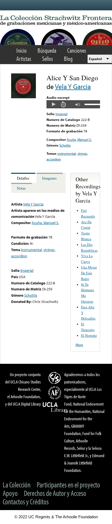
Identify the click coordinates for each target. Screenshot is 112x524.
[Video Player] (73, 104)
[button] (53, 104)
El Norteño (89, 335)
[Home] (56, 20)
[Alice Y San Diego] (23, 97)
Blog (68, 58)
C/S (55, 378)
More (79, 345)
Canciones (76, 50)
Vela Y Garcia (73, 86)
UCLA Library (55, 407)
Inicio (21, 50)
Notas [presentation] (21, 188)
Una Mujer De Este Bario (89, 273)
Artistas (23, 58)
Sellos (47, 58)
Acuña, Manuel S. (79, 139)
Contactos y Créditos (26, 501)
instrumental (66, 153)
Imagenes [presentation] (49, 178)
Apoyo (10, 493)
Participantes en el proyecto (68, 484)
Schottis (65, 145)
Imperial (61, 114)
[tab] (23, 178)
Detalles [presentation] (23, 178)
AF (55, 393)
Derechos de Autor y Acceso (55, 493)
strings (82, 153)
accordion (53, 159)
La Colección (16, 484)
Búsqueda (47, 50)
